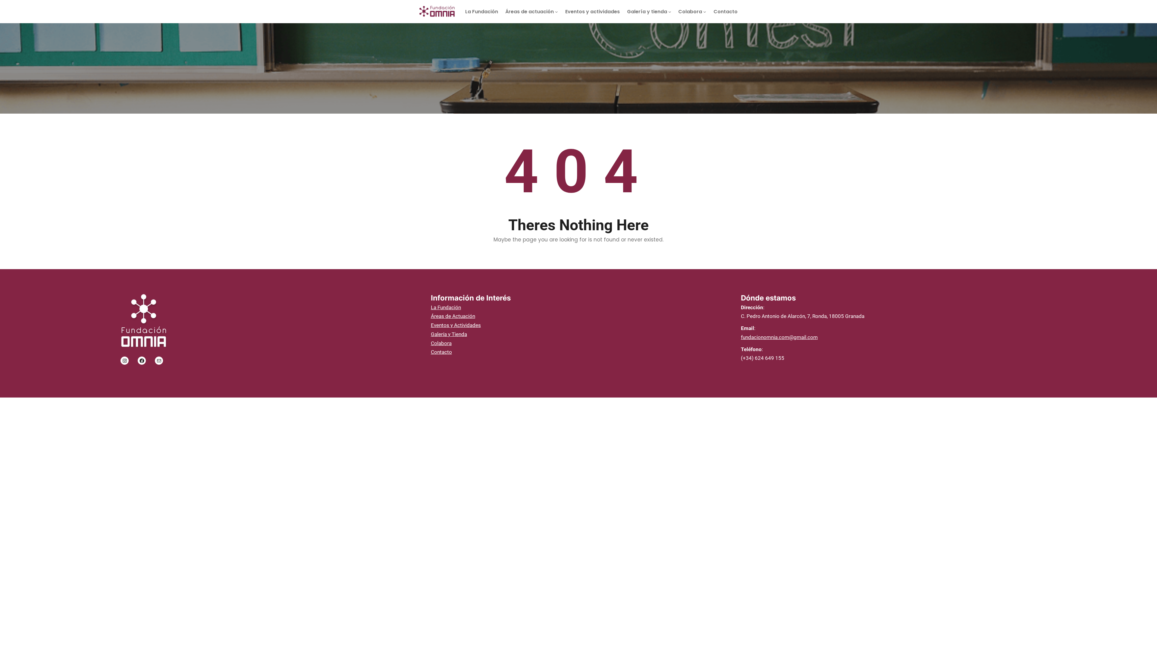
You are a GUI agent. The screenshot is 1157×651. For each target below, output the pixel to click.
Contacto (441, 352)
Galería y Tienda (449, 334)
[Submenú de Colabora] (704, 11)
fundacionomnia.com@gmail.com (779, 337)
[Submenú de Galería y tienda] (669, 11)
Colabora (441, 343)
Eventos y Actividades (456, 325)
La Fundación (446, 307)
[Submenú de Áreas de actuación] (556, 11)
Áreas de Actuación (453, 316)
